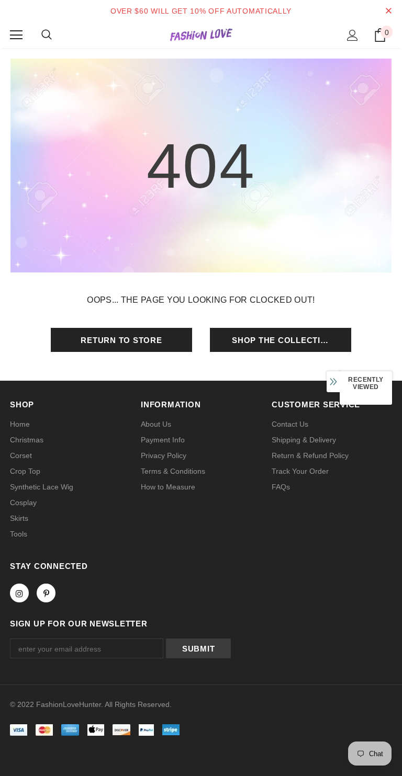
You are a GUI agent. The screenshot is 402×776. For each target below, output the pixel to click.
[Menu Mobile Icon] (16, 35)
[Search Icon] (46, 35)
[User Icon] (352, 35)
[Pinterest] (46, 593)
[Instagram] (19, 593)
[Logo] (201, 34)
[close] (388, 11)
